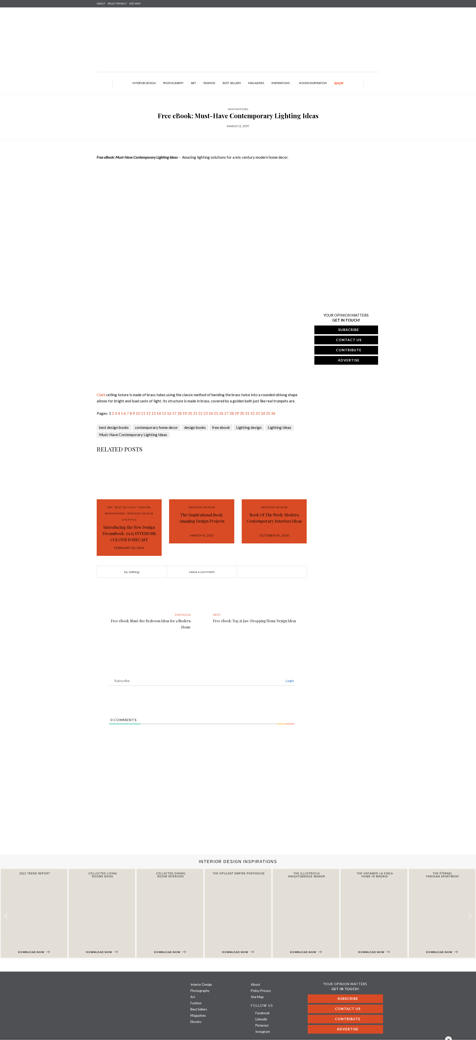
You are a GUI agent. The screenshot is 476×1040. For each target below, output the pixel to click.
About (101, 3)
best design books (114, 427)
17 (174, 413)
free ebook (221, 427)
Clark (101, 394)
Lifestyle (129, 519)
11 (143, 413)
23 (205, 413)
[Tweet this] (272, 572)
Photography (173, 83)
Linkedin (261, 1019)
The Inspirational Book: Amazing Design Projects (201, 518)
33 (257, 413)
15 (164, 413)
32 (252, 413)
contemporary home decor (156, 427)
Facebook (262, 1013)
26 (221, 413)
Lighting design (249, 427)
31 (247, 413)
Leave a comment (202, 572)
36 (273, 413)
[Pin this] (279, 572)
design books (195, 427)
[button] (470, 916)
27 (226, 413)
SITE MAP (134, 3)
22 (200, 413)
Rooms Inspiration (313, 83)
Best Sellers (232, 83)
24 (210, 413)
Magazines (256, 83)
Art (193, 83)
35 (268, 413)
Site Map (257, 997)
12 (148, 413)
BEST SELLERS (125, 507)
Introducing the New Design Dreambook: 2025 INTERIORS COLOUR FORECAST (129, 533)
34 (263, 413)
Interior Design (144, 83)
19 (184, 413)
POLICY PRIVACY (117, 3)
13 (153, 413)
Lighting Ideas (279, 427)
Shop (338, 83)
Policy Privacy (261, 991)
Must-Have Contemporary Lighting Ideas (133, 434)
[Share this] (264, 572)
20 (190, 413)
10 (138, 413)
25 (216, 413)
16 (169, 413)
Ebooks (195, 1022)
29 (237, 413)
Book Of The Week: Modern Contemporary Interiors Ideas (274, 518)
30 (242, 413)
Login (289, 681)
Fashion (209, 83)
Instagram (262, 1032)
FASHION (143, 507)
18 (179, 413)
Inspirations (280, 83)
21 (195, 413)
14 (158, 413)
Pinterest (261, 1025)
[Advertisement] (149, 815)
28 (231, 413)
